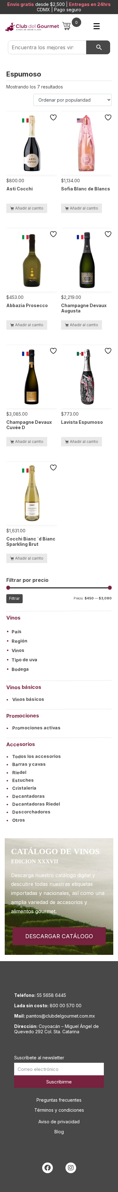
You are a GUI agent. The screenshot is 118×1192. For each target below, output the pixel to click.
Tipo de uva (24, 659)
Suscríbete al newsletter (39, 1057)
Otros (15, 819)
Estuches (20, 780)
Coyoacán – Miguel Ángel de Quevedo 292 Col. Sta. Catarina (56, 1029)
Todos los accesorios (33, 756)
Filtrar (14, 598)
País (17, 631)
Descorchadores (28, 812)
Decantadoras (25, 796)
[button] (59, 631)
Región (19, 641)
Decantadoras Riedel (33, 804)
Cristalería (21, 787)
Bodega (20, 669)
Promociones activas (33, 728)
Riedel (16, 772)
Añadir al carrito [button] (29, 208)
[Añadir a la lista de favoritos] (54, 117)
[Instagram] (70, 1168)
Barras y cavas (26, 764)
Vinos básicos (25, 699)
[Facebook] (47, 1168)
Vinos (18, 650)
